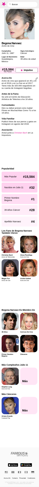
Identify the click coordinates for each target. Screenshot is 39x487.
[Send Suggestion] (36, 79)
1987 (12, 53)
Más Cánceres (9, 394)
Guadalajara (7, 59)
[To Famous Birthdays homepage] (4, 4)
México (5, 61)
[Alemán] (32, 472)
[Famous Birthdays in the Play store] (26, 465)
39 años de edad (28, 59)
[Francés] (19, 472)
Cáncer (23, 53)
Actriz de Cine (8, 46)
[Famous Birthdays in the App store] (13, 465)
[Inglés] (6, 472)
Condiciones (31, 478)
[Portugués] (12, 472)
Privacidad (22, 478)
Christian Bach (20, 133)
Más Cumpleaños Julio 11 (15, 365)
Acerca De (7, 478)
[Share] (7, 11)
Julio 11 (5, 53)
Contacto (15, 478)
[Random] (32, 11)
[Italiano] (26, 472)
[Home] (19, 454)
